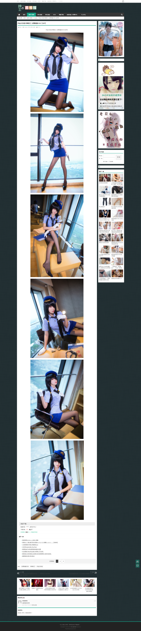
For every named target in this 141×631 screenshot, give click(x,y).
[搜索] (122, 15)
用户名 (100, 155)
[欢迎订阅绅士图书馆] (123, 1)
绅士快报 (29, 1)
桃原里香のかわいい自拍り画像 (30, 540)
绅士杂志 (35, 1)
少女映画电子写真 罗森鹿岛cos (30, 544)
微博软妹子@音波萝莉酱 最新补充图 (31, 549)
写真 (29, 27)
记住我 (111, 161)
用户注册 (105, 161)
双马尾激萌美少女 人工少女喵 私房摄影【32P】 (81, 573)
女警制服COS (25, 566)
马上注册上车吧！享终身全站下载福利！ (70, 624)
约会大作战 (40, 566)
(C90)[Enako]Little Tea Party (29, 547)
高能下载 (44, 1)
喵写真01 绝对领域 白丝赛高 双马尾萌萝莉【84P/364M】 (37, 553)
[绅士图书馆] (27, 4)
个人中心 (61, 1)
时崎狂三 (32, 566)
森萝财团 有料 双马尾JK (28, 556)
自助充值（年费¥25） (52, 1)
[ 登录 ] (23, 612)
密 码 (100, 158)
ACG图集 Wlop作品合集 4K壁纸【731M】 (33, 551)
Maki (20, 27)
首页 (18, 1)
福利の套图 (23, 1)
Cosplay (35, 18)
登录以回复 (34, 605)
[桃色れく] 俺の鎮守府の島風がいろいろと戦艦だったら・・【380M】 (40, 542)
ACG (39, 1)
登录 (27, 532)
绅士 (30, 529)
